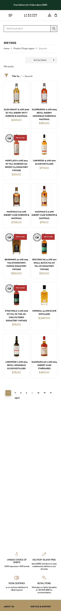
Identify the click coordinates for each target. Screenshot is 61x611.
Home (6, 49)
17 (51, 393)
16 (44, 393)
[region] (31, 5)
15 (38, 393)
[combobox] (41, 60)
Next (17, 398)
